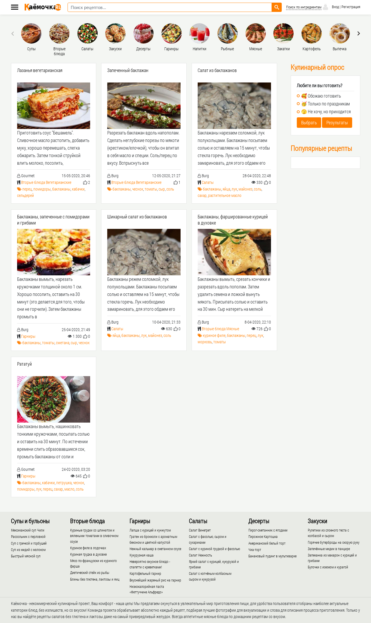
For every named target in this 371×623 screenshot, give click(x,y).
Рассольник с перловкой (28, 536)
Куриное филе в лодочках (88, 547)
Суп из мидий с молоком (28, 549)
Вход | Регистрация (345, 6)
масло (69, 489)
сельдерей (25, 195)
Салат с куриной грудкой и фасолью (214, 548)
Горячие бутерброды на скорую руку (333, 542)
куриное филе (214, 335)
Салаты (208, 182)
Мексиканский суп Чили (27, 530)
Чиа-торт (254, 549)
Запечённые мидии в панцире (329, 548)
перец (27, 189)
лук (234, 189)
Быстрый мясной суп (26, 556)
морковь (205, 341)
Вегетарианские (58, 182)
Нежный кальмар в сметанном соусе (155, 548)
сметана (62, 342)
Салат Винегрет (200, 530)
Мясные (232, 328)
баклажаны (61, 189)
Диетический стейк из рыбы (89, 572)
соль (170, 189)
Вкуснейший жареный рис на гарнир (155, 580)
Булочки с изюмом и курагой (328, 567)
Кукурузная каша (142, 555)
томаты (151, 189)
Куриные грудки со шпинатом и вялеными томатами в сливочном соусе (94, 535)
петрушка (64, 482)
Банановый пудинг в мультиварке (272, 556)
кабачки (78, 189)
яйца (226, 189)
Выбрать (309, 122)
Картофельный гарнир (145, 573)
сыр (162, 189)
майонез (245, 189)
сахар (202, 195)
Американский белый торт (266, 543)
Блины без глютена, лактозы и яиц (94, 579)
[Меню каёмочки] (14, 8)
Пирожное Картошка (263, 536)
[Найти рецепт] (277, 7)
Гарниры (28, 336)
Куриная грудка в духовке (88, 554)
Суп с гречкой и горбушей (29, 543)
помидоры (42, 189)
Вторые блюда (33, 182)
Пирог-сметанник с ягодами (268, 530)
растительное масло (224, 195)
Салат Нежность (200, 555)
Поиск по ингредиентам (303, 7)
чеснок (137, 189)
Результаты (337, 122)
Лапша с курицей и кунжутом (150, 530)
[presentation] (13, 33)
